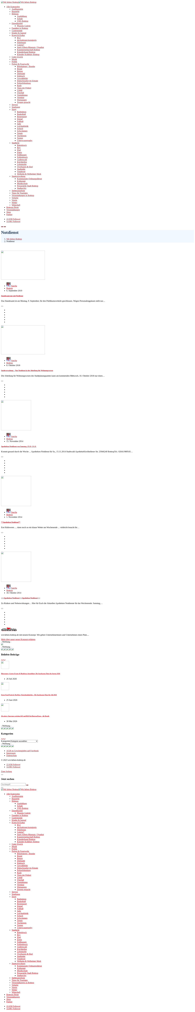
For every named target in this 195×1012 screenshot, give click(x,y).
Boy (19, 148)
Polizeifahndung (24, 83)
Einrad (20, 119)
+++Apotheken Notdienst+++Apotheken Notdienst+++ (20, 598)
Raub (19, 85)
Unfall (19, 90)
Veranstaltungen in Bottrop (23, 195)
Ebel (19, 150)
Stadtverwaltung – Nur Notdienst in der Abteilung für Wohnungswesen (27, 370)
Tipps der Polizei (24, 88)
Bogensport (22, 116)
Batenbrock (22, 145)
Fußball (20, 121)
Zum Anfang (6, 771)
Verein (14, 200)
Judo (19, 124)
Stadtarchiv (21, 188)
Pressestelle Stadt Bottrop (27, 186)
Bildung (15, 14)
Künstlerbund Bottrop (26, 52)
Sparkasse (16, 107)
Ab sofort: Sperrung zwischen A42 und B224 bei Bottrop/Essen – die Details (25, 716)
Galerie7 (20, 45)
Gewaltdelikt (22, 78)
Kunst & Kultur (18, 35)
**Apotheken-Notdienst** (10, 522)
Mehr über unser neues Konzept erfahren (18, 639)
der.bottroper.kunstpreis (26, 40)
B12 (19, 38)
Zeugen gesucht (23, 102)
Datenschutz (11, 755)
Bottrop (9, 288)
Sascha (14, 286)
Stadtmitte (21, 169)
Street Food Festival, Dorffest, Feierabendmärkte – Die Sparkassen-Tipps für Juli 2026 (29, 695)
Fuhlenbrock (22, 157)
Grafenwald (22, 159)
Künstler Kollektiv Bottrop (28, 54)
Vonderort (21, 171)
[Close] (2, 774)
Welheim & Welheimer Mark (29, 174)
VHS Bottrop (22, 21)
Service (15, 105)
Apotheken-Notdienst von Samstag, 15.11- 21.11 (18, 446)
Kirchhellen (22, 162)
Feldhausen (22, 155)
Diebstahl (21, 73)
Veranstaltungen (13, 210)
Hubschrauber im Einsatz (27, 81)
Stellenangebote (18, 191)
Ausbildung (22, 16)
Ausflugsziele (17, 9)
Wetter (14, 202)
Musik (14, 59)
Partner (9, 214)
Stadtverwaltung (18, 176)
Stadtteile (15, 143)
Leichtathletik (22, 126)
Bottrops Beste (12, 207)
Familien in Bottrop (20, 28)
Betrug (20, 71)
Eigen (19, 152)
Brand (19, 69)
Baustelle (15, 11)
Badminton (21, 112)
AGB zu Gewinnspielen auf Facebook (22, 751)
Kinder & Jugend (19, 33)
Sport (14, 109)
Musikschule (22, 183)
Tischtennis (21, 136)
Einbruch (21, 76)
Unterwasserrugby (24, 140)
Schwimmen (22, 131)
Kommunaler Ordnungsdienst (29, 179)
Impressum (11, 753)
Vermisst (20, 97)
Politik (14, 62)
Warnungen (22, 100)
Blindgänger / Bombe (26, 66)
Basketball (21, 114)
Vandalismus (22, 95)
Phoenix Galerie (24, 26)
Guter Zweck (17, 57)
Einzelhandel (17, 23)
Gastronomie (17, 30)
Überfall (20, 93)
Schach (20, 128)
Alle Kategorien (13, 7)
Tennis (20, 133)
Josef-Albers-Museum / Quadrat (30, 47)
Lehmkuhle (22, 164)
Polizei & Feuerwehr (20, 64)
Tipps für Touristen (20, 193)
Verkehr (15, 198)
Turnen (20, 138)
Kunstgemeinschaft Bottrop (28, 50)
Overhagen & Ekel (25, 167)
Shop (8, 212)
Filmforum (21, 42)
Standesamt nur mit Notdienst (12, 296)
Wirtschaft (16, 205)
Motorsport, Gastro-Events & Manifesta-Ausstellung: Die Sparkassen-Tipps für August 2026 (30, 673)
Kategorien (5, 741)
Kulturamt (21, 181)
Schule (20, 19)
